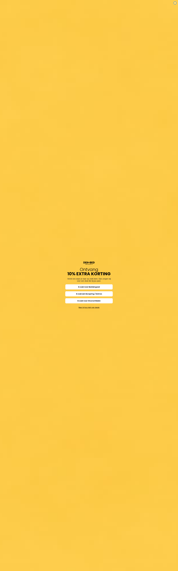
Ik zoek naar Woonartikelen (89, 301)
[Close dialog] (175, 2)
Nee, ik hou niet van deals (89, 307)
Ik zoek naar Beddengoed (89, 287)
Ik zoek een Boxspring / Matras (89, 294)
